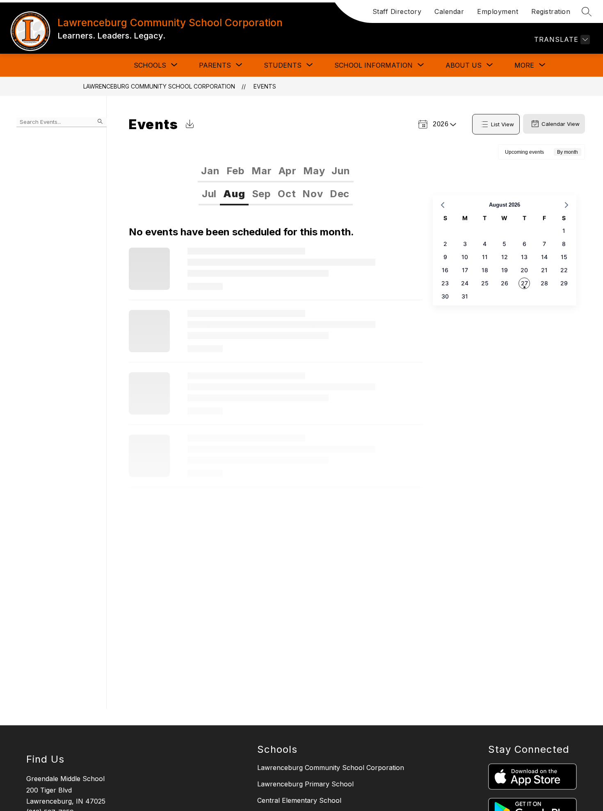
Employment (497, 11)
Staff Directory (397, 11)
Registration (550, 11)
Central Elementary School (299, 800)
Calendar (449, 11)
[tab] (210, 170)
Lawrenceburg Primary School (305, 784)
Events (265, 86)
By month (567, 152)
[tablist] (275, 170)
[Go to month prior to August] (442, 205)
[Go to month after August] (566, 205)
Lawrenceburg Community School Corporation (159, 86)
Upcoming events (524, 152)
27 (524, 283)
